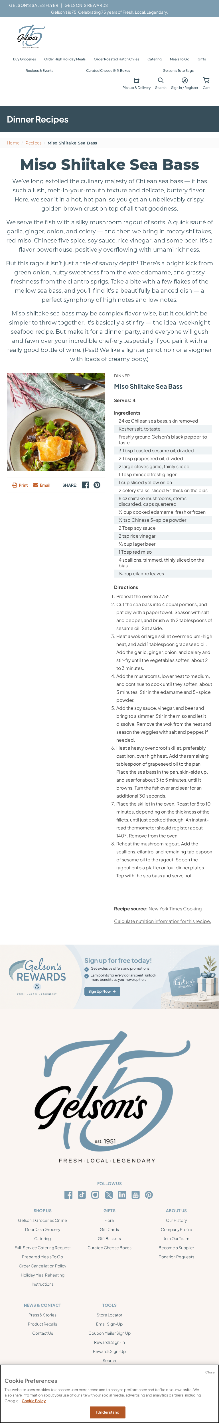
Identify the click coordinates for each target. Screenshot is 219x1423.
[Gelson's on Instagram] (96, 1195)
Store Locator (109, 1314)
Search (109, 1360)
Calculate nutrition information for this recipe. (162, 921)
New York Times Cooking (175, 909)
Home (13, 143)
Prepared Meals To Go (42, 1256)
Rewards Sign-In (109, 1342)
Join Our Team (176, 1238)
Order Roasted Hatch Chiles (116, 59)
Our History (176, 1220)
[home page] (31, 36)
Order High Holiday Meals (65, 59)
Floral (109, 1220)
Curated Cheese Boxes (109, 1247)
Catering (154, 59)
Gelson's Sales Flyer (33, 5)
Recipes (33, 143)
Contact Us (42, 1333)
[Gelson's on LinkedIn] (123, 1195)
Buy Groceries (24, 59)
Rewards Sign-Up (109, 1351)
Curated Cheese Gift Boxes (108, 70)
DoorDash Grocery (42, 1229)
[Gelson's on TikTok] (83, 1196)
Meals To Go (179, 59)
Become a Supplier (176, 1247)
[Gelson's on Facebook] (69, 1195)
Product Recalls (42, 1323)
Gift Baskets (109, 1238)
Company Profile (176, 1229)
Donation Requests (176, 1256)
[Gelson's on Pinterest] (150, 1195)
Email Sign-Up (109, 1323)
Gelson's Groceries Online (42, 1220)
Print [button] (23, 485)
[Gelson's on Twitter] (110, 1195)
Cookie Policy (34, 1400)
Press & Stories (42, 1314)
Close (210, 1372)
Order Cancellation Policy (42, 1265)
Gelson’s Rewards (86, 5)
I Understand (108, 1412)
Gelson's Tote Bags (178, 70)
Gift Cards (109, 1229)
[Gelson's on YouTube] (136, 1196)
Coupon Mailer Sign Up (109, 1333)
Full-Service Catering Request (43, 1247)
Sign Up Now (99, 991)
